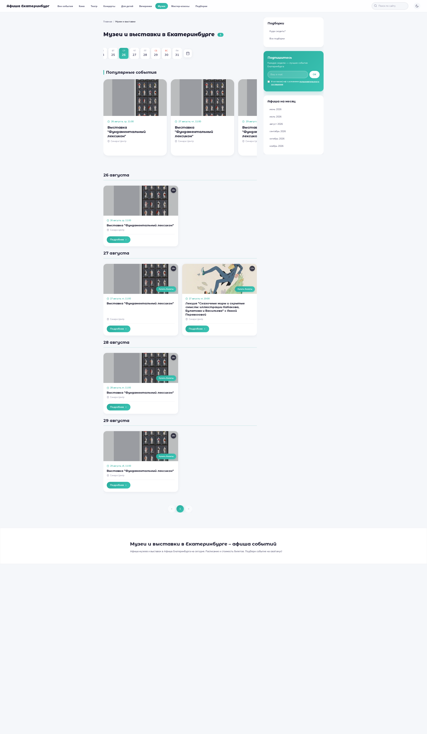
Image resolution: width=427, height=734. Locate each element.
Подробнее (117, 239)
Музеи (161, 6)
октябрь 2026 (277, 138)
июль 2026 (275, 116)
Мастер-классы (180, 6)
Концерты (109, 6)
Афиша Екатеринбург (28, 6)
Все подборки (277, 38)
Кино (82, 6)
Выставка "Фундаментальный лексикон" (140, 225)
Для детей (127, 6)
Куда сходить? (277, 31)
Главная (107, 21)
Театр (94, 6)
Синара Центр (117, 229)
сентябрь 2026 (278, 131)
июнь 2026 (275, 109)
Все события (65, 6)
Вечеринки (145, 6)
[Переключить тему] (417, 6)
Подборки (201, 6)
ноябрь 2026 (276, 146)
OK (314, 74)
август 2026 (276, 124)
